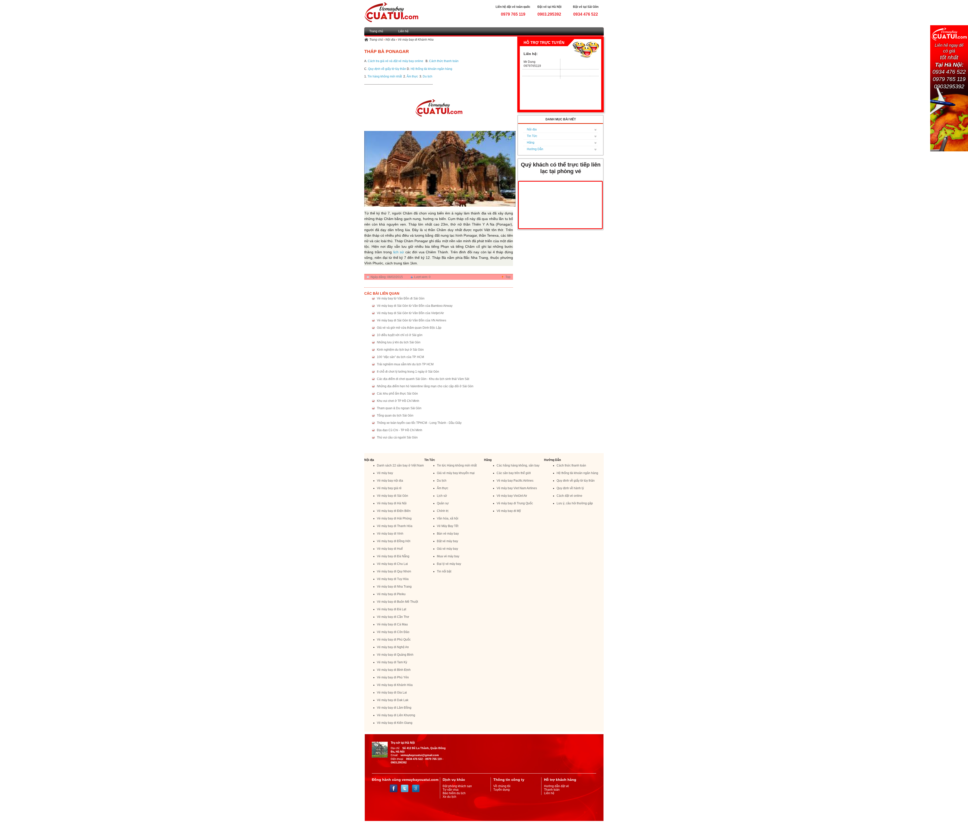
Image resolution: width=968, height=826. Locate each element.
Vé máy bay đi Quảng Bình (395, 654)
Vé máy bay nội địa (390, 480)
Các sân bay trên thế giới (514, 473)
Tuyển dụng (501, 789)
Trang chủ (376, 31)
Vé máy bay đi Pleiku (391, 594)
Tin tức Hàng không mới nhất (457, 465)
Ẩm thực (412, 76)
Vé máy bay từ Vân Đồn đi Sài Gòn (401, 298)
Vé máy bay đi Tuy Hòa (393, 579)
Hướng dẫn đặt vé (556, 786)
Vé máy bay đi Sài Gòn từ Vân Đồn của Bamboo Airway (414, 306)
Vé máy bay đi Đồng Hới (393, 541)
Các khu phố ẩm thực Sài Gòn (397, 393)
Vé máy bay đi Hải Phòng (394, 518)
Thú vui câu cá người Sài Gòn (397, 437)
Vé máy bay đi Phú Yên (393, 677)
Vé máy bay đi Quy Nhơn (394, 571)
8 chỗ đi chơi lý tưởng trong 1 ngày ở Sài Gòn (408, 371)
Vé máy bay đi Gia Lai (392, 692)
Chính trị (442, 511)
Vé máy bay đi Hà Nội (392, 503)
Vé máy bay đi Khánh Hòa (416, 39)
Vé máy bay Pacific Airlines (515, 480)
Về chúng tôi (501, 786)
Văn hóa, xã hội (447, 518)
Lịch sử (442, 496)
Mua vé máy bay (448, 556)
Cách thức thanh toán (444, 61)
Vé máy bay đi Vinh (390, 533)
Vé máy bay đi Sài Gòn (392, 496)
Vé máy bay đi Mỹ (509, 511)
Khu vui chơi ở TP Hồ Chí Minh (398, 401)
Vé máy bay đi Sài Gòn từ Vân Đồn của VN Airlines (411, 320)
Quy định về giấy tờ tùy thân (387, 69)
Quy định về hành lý (570, 488)
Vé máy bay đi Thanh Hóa (394, 526)
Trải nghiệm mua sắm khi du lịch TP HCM (405, 364)
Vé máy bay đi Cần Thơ (393, 617)
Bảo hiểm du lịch (454, 793)
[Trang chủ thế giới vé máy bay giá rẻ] (391, 12)
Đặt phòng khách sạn (457, 786)
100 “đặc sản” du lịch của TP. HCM (400, 357)
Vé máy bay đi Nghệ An (393, 647)
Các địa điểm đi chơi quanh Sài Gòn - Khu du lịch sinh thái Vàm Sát (423, 379)
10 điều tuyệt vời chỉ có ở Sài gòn (399, 335)
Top (507, 277)
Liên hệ (403, 31)
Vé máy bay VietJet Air (512, 496)
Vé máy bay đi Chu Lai (392, 564)
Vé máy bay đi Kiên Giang (394, 723)
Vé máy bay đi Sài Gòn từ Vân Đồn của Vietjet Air (410, 313)
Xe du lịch (449, 797)
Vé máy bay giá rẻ (389, 488)
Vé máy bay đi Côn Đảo (393, 632)
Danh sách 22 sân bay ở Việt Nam (400, 465)
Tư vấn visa (451, 789)
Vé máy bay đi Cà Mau (392, 624)
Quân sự (443, 503)
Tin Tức (532, 136)
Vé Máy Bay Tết (447, 526)
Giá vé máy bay (447, 548)
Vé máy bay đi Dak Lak (392, 700)
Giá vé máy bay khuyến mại (456, 473)
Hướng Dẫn (535, 149)
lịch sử (398, 252)
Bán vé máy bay (448, 533)
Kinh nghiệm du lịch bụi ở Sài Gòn (400, 349)
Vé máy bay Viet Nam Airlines (517, 488)
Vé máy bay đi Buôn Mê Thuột (397, 601)
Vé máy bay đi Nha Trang (394, 586)
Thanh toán (552, 789)
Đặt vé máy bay (447, 541)
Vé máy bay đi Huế (390, 548)
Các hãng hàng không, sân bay (518, 465)
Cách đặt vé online (569, 496)
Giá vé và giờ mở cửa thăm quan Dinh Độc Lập (409, 327)
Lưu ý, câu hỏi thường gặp (575, 503)
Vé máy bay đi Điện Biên (394, 511)
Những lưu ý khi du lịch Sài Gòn (398, 342)
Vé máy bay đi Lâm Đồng (394, 707)
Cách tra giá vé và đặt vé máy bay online (395, 61)
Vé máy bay (385, 473)
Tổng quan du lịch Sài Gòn (395, 415)
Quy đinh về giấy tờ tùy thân (576, 480)
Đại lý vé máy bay (449, 564)
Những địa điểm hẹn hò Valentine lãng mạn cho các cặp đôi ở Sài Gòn (425, 386)
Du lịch (427, 76)
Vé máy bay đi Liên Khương (396, 715)
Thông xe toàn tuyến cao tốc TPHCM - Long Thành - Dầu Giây (419, 423)
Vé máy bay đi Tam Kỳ (392, 662)
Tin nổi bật (444, 571)
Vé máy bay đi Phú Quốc (394, 639)
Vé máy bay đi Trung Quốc (515, 503)
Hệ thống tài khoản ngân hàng (431, 69)
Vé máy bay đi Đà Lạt (391, 609)
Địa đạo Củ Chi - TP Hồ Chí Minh (399, 430)
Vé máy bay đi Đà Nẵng (393, 556)
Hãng (530, 142)
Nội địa (390, 39)
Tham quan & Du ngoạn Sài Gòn (399, 408)
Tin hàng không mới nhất (385, 76)
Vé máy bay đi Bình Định (394, 670)
